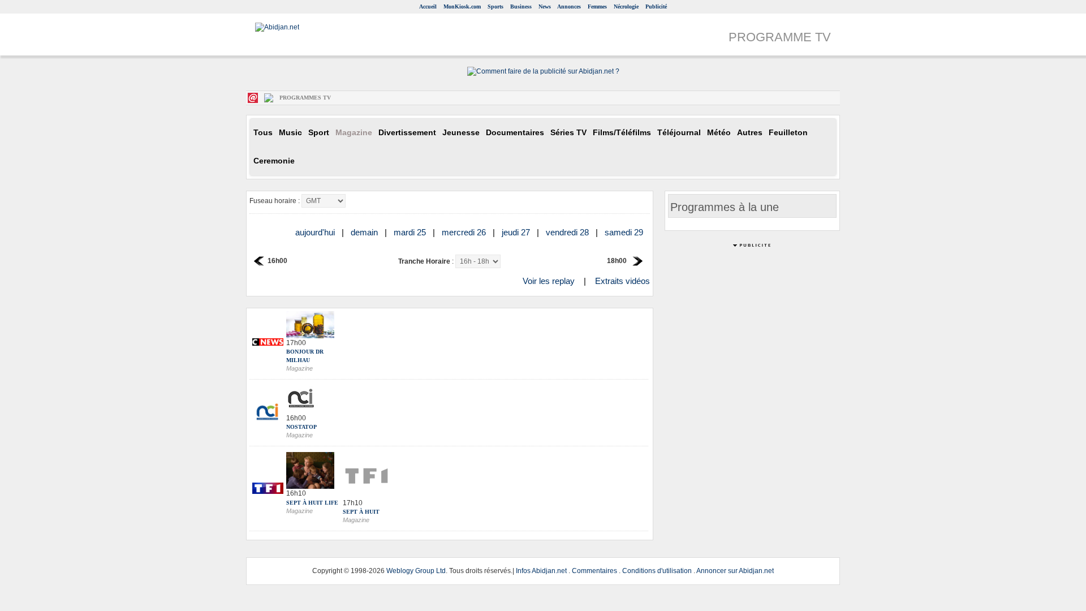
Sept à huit (361, 512)
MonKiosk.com (462, 6)
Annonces (569, 6)
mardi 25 (411, 232)
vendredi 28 (568, 232)
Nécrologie (626, 6)
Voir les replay (549, 281)
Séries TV (568, 132)
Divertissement (407, 132)
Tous (263, 132)
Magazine (353, 132)
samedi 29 (625, 232)
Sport (318, 132)
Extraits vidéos (622, 281)
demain (365, 232)
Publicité (656, 6)
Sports (495, 6)
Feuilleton (788, 132)
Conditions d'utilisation (657, 571)
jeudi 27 (517, 232)
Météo (719, 132)
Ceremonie (274, 161)
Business (521, 6)
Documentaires (515, 132)
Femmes (597, 6)
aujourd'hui (316, 232)
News (544, 6)
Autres (749, 132)
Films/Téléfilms (622, 132)
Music (290, 132)
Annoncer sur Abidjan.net (735, 571)
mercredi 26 (465, 232)
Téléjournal (679, 132)
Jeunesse (461, 132)
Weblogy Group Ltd (416, 571)
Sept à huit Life (312, 503)
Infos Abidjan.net (541, 571)
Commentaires (594, 571)
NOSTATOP (301, 427)
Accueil (428, 6)
